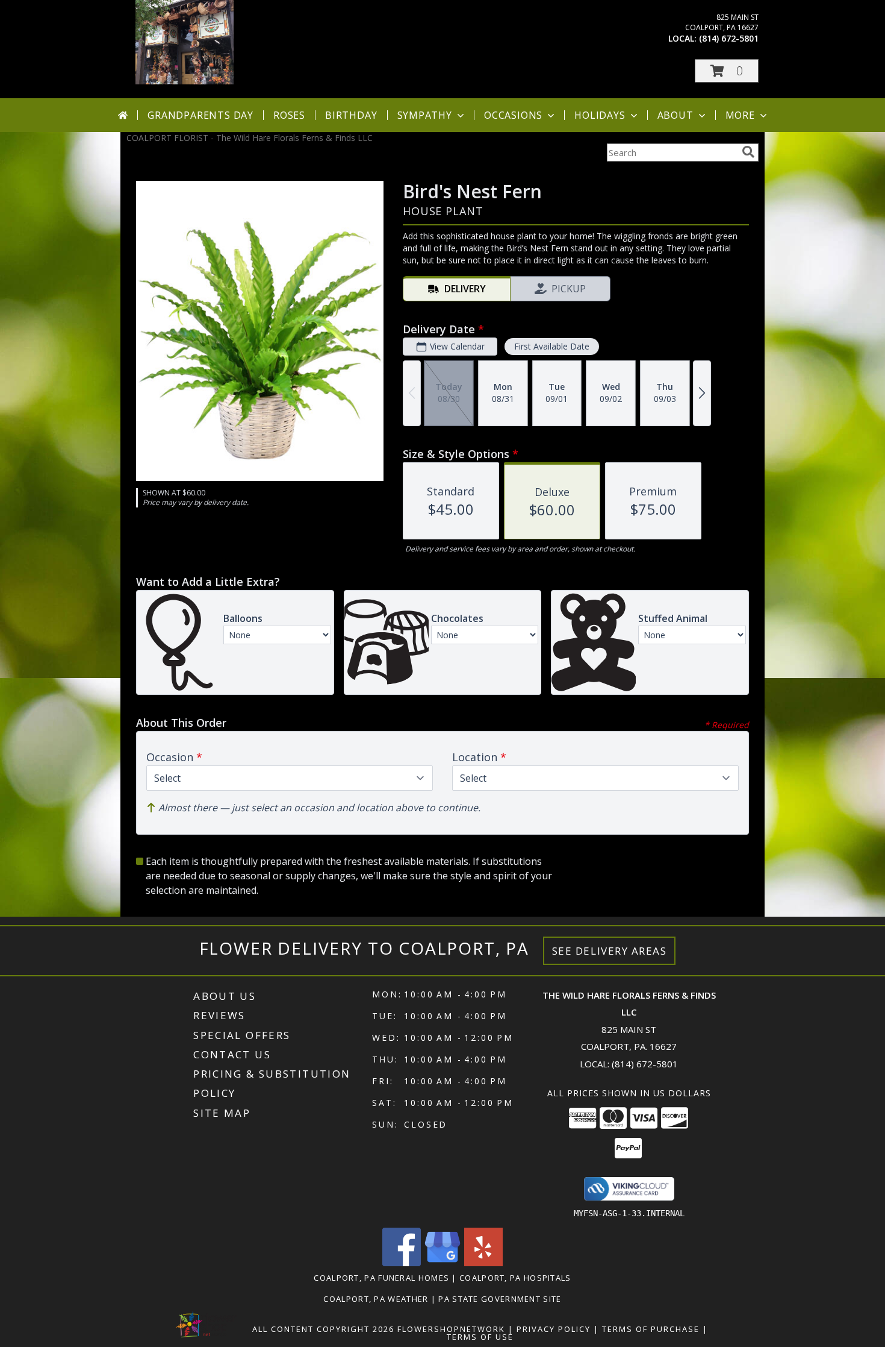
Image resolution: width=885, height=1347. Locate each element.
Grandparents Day (200, 115)
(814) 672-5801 (729, 38)
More (740, 115)
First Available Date (551, 346)
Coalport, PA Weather (375, 1298)
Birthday (351, 115)
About (675, 115)
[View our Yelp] (483, 1263)
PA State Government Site (499, 1298)
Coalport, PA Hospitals (515, 1277)
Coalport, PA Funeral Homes (381, 1277)
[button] (727, 71)
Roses (289, 115)
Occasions (513, 115)
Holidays (599, 115)
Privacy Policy (554, 1328)
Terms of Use (480, 1336)
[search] (748, 152)
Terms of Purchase (651, 1328)
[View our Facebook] (401, 1263)
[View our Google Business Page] (442, 1263)
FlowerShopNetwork (451, 1328)
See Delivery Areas (609, 951)
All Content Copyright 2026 (323, 1328)
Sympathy (424, 115)
